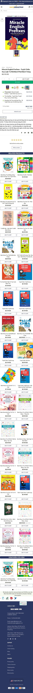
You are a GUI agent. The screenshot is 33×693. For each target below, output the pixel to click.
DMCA (8, 654)
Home (3, 67)
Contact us (10, 645)
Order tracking (10, 648)
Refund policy (10, 673)
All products (9, 67)
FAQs (8, 651)
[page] (3, 13)
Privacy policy (10, 661)
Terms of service (11, 664)
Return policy (10, 670)
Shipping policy (11, 667)
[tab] (12, 589)
